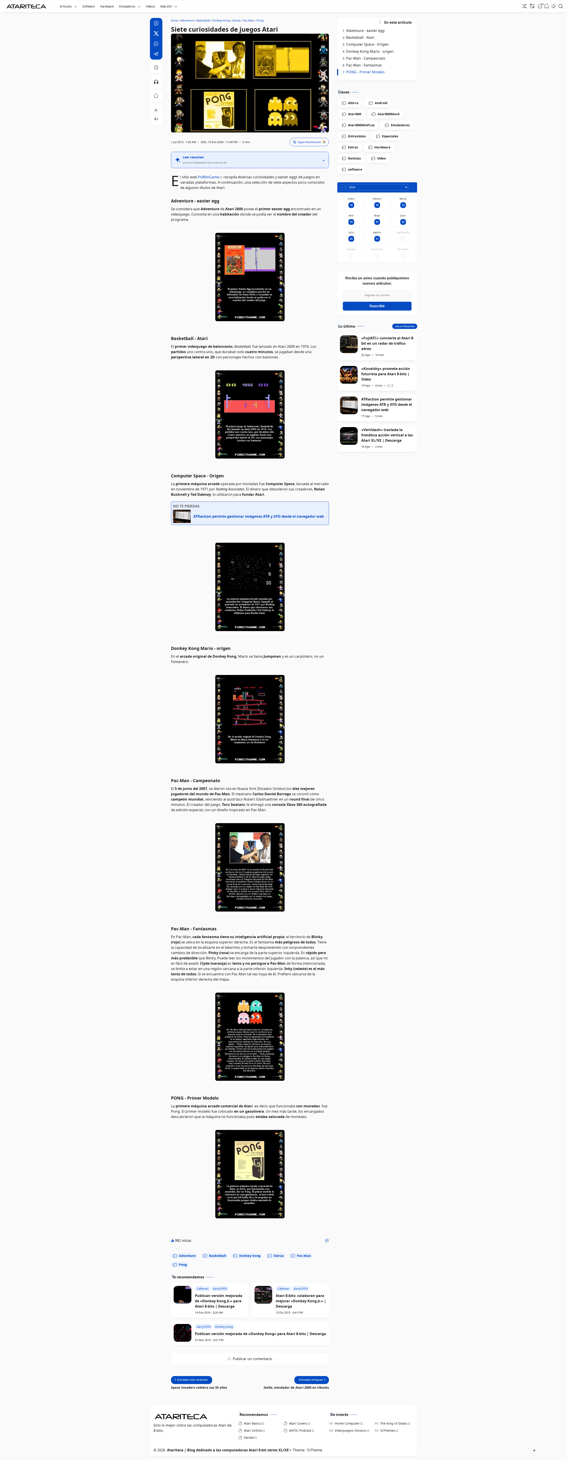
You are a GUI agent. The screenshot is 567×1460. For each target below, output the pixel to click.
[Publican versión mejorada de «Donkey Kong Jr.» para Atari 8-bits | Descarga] (182, 1295)
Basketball (217, 1256)
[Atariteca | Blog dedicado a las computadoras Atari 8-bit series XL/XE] (27, 5)
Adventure (187, 1256)
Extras (279, 1256)
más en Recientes (405, 326)
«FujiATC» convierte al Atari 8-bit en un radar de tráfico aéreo (387, 343)
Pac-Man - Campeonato (364, 58)
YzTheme (314, 1450)
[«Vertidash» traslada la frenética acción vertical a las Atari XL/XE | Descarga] (349, 436)
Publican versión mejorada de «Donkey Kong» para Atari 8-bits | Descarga (260, 1333)
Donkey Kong (249, 1256)
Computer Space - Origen (366, 44)
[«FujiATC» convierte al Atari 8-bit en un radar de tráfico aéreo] (349, 344)
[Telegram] (156, 54)
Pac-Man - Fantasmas (362, 65)
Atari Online (253, 1430)
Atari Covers (298, 1423)
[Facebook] (156, 24)
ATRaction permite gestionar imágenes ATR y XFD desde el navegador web (386, 404)
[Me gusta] (327, 1240)
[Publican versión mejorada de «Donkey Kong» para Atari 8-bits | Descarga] (182, 1333)
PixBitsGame (208, 177)
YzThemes (387, 1430)
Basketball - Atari (359, 37)
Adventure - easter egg (364, 30)
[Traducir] (532, 6)
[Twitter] (156, 34)
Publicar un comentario (252, 1358)
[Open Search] (560, 6)
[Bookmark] (156, 67)
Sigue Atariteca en (309, 142)
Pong (183, 1264)
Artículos (66, 6)
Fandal (249, 1437)
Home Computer (347, 1423)
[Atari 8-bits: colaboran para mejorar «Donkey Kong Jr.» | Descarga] (263, 1295)
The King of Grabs (393, 1423)
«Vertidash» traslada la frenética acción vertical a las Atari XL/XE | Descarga (387, 435)
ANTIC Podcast (300, 1430)
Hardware (107, 6)
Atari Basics (252, 1423)
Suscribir (377, 306)
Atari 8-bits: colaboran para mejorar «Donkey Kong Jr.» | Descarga (301, 1301)
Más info (166, 6)
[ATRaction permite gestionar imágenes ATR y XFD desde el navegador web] (349, 405)
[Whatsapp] (156, 44)
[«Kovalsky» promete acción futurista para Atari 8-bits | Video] (349, 375)
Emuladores (127, 6)
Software (88, 6)
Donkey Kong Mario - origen (368, 51)
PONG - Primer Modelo (364, 72)
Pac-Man (304, 1256)
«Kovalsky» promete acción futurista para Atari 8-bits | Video (385, 374)
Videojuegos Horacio (350, 1430)
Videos (150, 6)
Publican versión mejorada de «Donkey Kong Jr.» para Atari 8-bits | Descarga (218, 1301)
